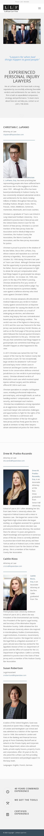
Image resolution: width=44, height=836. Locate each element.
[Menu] (39, 8)
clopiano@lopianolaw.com (13, 134)
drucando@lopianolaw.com (14, 460)
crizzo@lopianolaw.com (12, 566)
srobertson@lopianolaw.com (14, 675)
